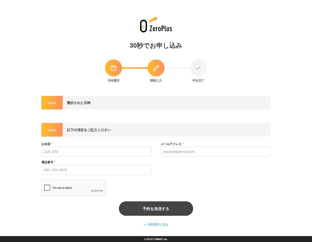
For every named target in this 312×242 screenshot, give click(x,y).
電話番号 (48, 162)
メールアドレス (172, 144)
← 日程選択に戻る (156, 224)
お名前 (46, 144)
